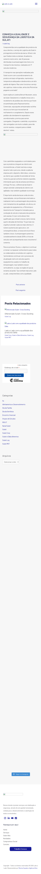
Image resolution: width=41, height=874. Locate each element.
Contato (6, 844)
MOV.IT (4, 422)
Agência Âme (33, 868)
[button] (20, 849)
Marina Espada (23, 868)
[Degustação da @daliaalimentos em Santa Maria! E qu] (11, 748)
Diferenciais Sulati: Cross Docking (19, 313)
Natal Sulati (6, 426)
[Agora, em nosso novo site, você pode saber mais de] (30, 493)
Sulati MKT (8, 337)
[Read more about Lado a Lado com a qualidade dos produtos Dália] (20, 325)
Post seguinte (20, 290)
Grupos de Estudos (8, 419)
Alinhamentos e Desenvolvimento (13, 404)
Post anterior (20, 285)
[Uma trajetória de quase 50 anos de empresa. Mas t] (30, 693)
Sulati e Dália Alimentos (19, 335)
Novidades (6, 838)
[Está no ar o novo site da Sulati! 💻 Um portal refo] (11, 553)
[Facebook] (16, 818)
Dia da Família (7, 408)
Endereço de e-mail (12, 368)
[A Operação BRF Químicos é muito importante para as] (30, 751)
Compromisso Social (10, 841)
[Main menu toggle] (36, 3)
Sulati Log (6, 43)
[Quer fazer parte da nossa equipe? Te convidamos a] (11, 503)
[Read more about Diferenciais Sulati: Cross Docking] (17, 309)
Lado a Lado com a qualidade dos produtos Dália (19, 331)
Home (5, 830)
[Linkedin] (8, 818)
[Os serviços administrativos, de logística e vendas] (30, 593)
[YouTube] (12, 818)
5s (3, 401)
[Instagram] (5, 818)
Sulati (4, 429)
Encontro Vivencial (8, 415)
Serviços (6, 833)
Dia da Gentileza (8, 411)
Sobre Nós (6, 835)
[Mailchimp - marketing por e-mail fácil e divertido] (16, 382)
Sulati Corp (8, 335)
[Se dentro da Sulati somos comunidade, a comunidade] (11, 691)
